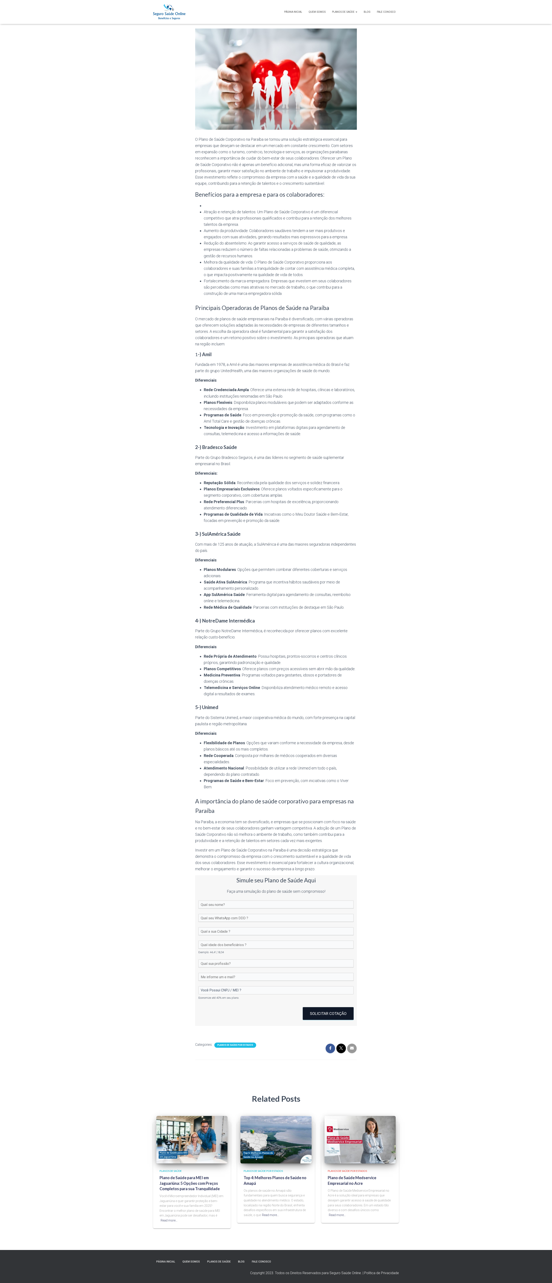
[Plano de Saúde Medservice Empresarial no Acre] (360, 1139)
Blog (367, 11)
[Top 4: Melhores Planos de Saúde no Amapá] (276, 1139)
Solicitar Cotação (328, 1013)
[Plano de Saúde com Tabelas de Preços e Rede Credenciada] (169, 12)
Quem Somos (317, 11)
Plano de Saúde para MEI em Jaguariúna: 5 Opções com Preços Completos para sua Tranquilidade (190, 1183)
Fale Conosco (386, 11)
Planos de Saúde (343, 11)
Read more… (169, 1220)
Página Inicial (293, 11)
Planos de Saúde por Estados (235, 1045)
